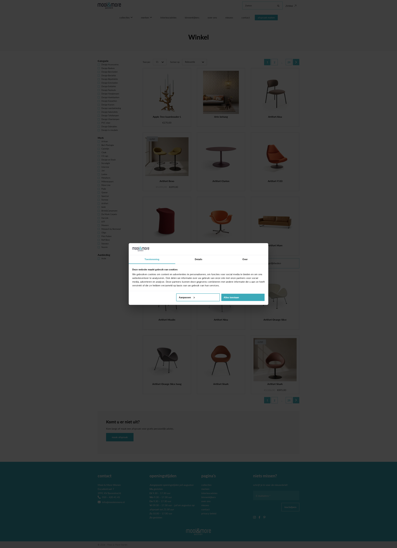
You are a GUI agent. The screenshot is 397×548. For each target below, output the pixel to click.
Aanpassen (185, 297)
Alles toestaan (231, 297)
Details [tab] (198, 259)
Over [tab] (245, 259)
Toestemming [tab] (152, 259)
